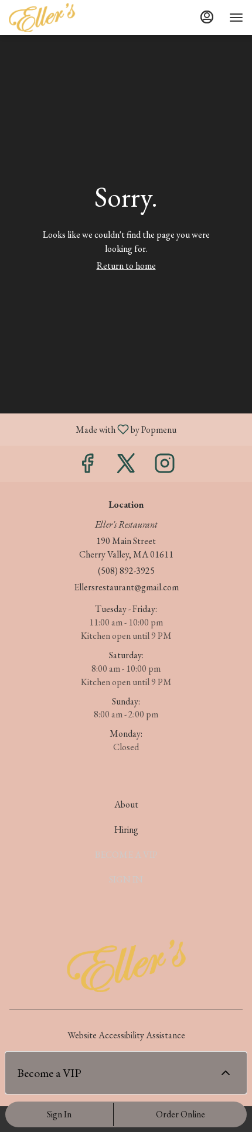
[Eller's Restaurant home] (61, 17)
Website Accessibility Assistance (126, 1035)
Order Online (180, 1114)
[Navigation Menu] (236, 18)
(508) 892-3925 (126, 571)
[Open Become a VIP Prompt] (226, 1073)
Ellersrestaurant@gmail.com (126, 587)
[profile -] (207, 17)
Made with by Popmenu (92, 429)
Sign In (59, 1114)
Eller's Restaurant (126, 965)
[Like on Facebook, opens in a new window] (87, 466)
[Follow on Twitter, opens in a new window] (126, 466)
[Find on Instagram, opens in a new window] (164, 466)
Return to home (126, 265)
